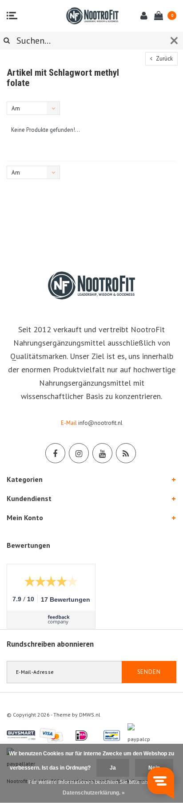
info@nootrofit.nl (100, 423)
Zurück (164, 58)
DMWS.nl (89, 714)
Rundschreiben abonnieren (50, 644)
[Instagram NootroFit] (79, 453)
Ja (113, 768)
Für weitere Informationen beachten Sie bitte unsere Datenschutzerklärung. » (93, 787)
